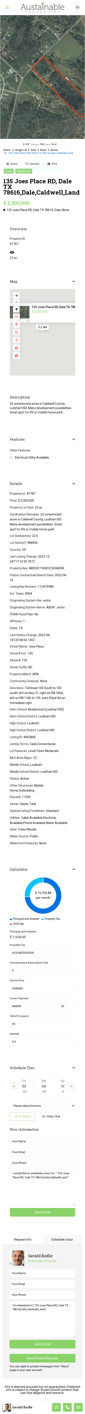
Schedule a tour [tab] (62, 1239)
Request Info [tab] (23, 1239)
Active (54, 150)
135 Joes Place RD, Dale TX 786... (55, 307)
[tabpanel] (42, 80)
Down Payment (19, 998)
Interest (14, 1033)
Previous (14, 1086)
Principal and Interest (23, 931)
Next (70, 1086)
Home (6, 150)
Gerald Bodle (40, 1255)
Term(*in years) (19, 1016)
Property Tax (17, 945)
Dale (33, 150)
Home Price (17, 980)
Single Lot (21, 150)
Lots (9, 171)
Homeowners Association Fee (29, 962)
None (43, 150)
